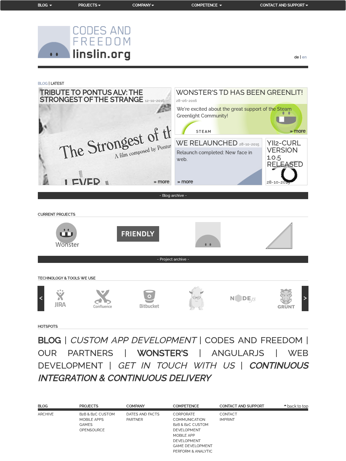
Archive (46, 414)
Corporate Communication (189, 417)
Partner (134, 419)
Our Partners (75, 353)
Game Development (193, 446)
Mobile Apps (91, 419)
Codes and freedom (253, 340)
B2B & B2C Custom (97, 414)
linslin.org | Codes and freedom (84, 43)
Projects (88, 406)
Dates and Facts (142, 414)
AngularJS (238, 353)
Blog (43, 83)
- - (173, 195)
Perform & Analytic (193, 451)
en (304, 57)
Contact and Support (242, 406)
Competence (186, 406)
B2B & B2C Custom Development (190, 427)
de (296, 57)
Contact (228, 414)
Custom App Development (133, 340)
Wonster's (162, 353)
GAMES (86, 425)
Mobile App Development (187, 438)
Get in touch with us (176, 365)
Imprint (227, 419)
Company (135, 406)
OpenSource (92, 430)
